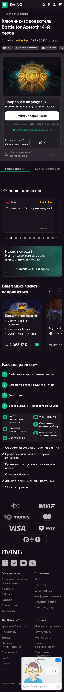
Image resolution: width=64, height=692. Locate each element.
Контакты (8, 611)
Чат (46, 142)
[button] (54, 4)
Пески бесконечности (45, 645)
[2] (20, 238)
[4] (30, 238)
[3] (25, 238)
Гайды (6, 594)
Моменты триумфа (48, 626)
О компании (10, 605)
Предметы (9, 632)
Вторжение (9, 652)
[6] (39, 238)
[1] (16, 238)
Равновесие (43, 637)
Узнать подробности (32, 116)
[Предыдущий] (6, 237)
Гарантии (41, 585)
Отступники (43, 632)
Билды (6, 637)
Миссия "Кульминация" (12, 645)
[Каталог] (5, 5)
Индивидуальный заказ (32, 269)
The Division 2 (10, 620)
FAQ (37, 579)
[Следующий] (57, 237)
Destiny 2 (40, 620)
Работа (7, 600)
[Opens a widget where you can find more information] (41, 673)
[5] (34, 238)
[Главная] (16, 4)
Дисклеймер (43, 590)
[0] (11, 238)
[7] (43, 238)
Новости (8, 588)
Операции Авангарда (43, 654)
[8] (48, 238)
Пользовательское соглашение (15, 581)
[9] (53, 238)
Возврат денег (45, 602)
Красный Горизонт (15, 626)
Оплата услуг (44, 607)
